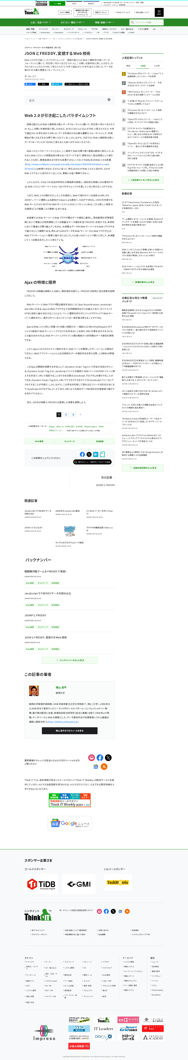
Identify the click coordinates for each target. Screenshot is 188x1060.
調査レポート (129, 976)
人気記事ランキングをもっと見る (145, 180)
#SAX (101, 426)
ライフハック (88, 996)
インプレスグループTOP (141, 934)
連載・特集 (30, 29)
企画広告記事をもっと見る (144, 467)
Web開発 (106, 975)
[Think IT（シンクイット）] (37, 918)
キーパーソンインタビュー (133, 971)
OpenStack (59, 32)
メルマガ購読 (65, 12)
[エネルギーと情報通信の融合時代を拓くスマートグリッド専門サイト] (128, 1029)
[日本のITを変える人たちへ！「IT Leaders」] (103, 1029)
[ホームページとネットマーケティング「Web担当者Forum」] (128, 1021)
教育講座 (122, 5)
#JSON (79, 426)
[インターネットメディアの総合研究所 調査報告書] (153, 1021)
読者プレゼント (101, 12)
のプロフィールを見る (69, 730)
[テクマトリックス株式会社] (118, 882)
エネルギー (107, 5)
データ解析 (68, 981)
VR (98, 32)
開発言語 (67, 975)
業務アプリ (30, 981)
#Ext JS (60, 426)
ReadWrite (156, 995)
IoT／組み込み (127, 29)
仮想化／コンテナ (109, 29)
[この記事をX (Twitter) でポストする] (89, 454)
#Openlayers (90, 426)
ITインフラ (43, 29)
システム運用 (31, 990)
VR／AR (48, 985)
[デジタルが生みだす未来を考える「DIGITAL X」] (103, 1038)
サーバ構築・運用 (130, 985)
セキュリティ (88, 990)
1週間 (142, 66)
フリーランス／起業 (70, 996)
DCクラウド (130, 2)
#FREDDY (69, 426)
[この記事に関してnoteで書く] (102, 454)
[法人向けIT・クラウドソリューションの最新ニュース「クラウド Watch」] (79, 1029)
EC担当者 (115, 2)
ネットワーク (69, 29)
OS (154, 29)
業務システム (129, 966)
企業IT (74, 3)
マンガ (106, 32)
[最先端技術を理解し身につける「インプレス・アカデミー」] (153, 1038)
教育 (104, 996)
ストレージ (82, 29)
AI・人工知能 (31, 32)
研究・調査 (140, 2)
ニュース (155, 962)
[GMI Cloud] (78, 884)
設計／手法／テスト (51, 974)
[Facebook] (100, 757)
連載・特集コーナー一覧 (46, 39)
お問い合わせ (104, 930)
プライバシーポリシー (40, 934)
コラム (154, 985)
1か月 (157, 66)
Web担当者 (107, 2)
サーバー (55, 29)
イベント (155, 980)
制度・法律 (30, 1002)
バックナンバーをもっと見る (72, 660)
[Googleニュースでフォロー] (120, 911)
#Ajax (52, 426)
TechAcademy (157, 990)
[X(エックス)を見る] (113, 911)
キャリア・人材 (50, 996)
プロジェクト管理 (109, 985)
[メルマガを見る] (99, 911)
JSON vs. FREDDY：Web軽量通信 (70, 39)
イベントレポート (73, 32)
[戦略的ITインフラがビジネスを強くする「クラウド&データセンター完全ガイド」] (79, 1021)
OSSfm (131, 32)
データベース (31, 975)
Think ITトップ (29, 39)
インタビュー (88, 32)
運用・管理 (87, 985)
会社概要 (102, 934)
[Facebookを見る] (106, 911)
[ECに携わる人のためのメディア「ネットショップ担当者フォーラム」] (153, 1029)
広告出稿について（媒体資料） (76, 930)
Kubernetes (45, 32)
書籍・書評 (156, 971)
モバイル (87, 981)
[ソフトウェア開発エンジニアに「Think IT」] (103, 1021)
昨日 (128, 66)
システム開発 (143, 29)
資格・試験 (30, 996)
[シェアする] (82, 454)
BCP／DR (49, 990)
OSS (28, 985)
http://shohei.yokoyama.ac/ (63, 721)
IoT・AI (122, 2)
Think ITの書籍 (119, 32)
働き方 (105, 990)
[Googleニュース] (95, 766)
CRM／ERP (107, 981)
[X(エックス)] (108, 757)
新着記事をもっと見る (144, 282)
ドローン (115, 5)
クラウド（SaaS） (51, 981)
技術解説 (155, 966)
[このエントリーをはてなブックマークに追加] (95, 454)
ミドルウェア (107, 968)
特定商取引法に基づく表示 (75, 934)
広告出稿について (142, 12)
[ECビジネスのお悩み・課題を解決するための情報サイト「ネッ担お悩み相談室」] (79, 1047)
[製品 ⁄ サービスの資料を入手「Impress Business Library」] (79, 1038)
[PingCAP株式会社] (41, 884)
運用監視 (67, 990)
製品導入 (91, 3)
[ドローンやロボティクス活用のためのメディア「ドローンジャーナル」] (128, 1038)
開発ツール (88, 975)
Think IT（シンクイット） (37, 11)
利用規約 (135, 930)
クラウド (94, 29)
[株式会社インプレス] (44, 1033)
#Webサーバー (56, 430)
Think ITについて (123, 12)
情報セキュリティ (130, 980)
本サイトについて (38, 930)
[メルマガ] (91, 757)
